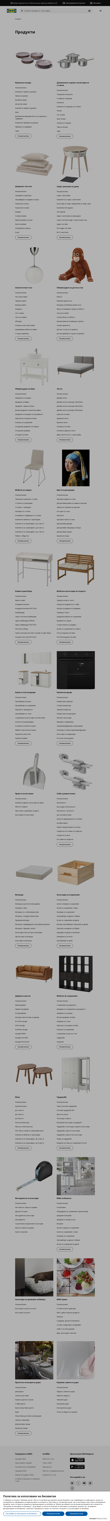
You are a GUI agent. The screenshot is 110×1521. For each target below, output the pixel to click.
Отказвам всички (53, 1514)
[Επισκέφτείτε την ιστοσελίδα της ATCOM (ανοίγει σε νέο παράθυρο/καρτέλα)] (98, 1518)
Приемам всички (76, 1514)
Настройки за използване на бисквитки (21, 1514)
